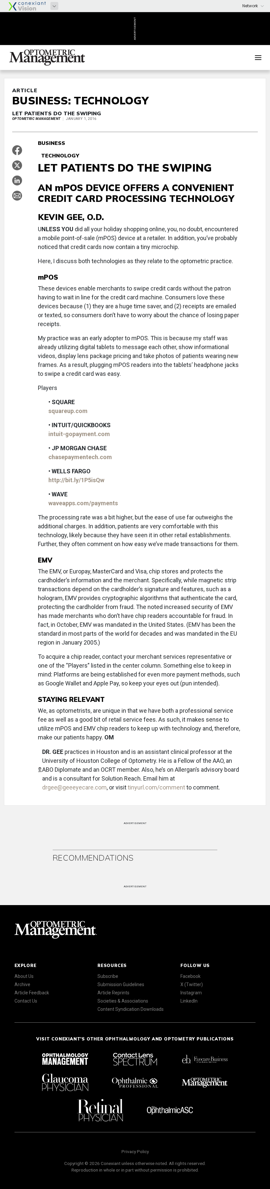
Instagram (191, 992)
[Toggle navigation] (258, 57)
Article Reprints (113, 992)
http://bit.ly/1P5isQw (76, 480)
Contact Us (25, 1001)
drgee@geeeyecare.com (74, 787)
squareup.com (68, 410)
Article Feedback (31, 992)
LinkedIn (189, 1001)
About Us (24, 976)
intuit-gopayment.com (79, 433)
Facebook (190, 976)
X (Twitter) (191, 984)
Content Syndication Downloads (130, 1009)
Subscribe (107, 976)
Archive (22, 984)
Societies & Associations (122, 1001)
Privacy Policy (135, 1151)
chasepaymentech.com (80, 457)
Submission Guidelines (120, 984)
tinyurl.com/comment (156, 787)
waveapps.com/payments (83, 503)
